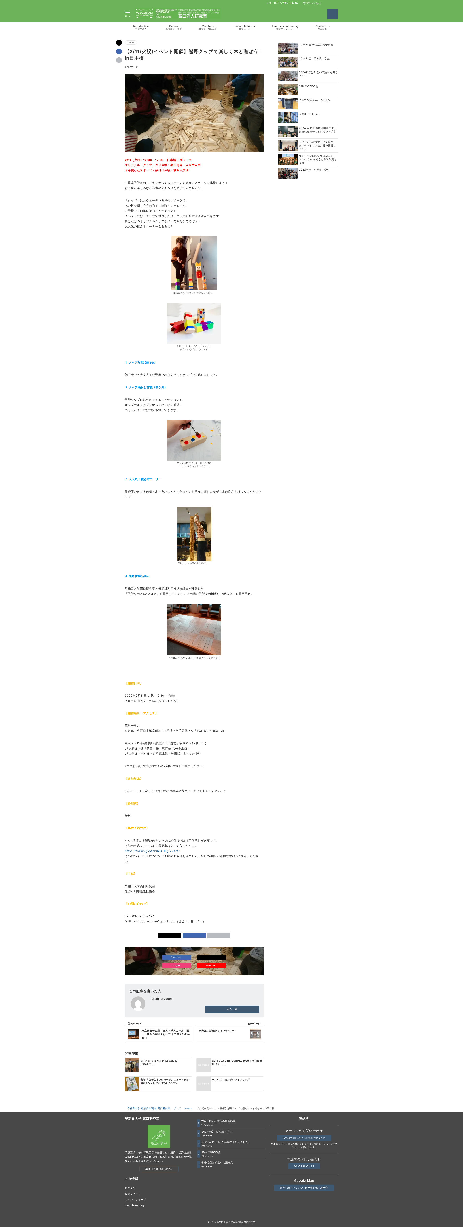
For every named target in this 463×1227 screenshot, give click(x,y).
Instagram (176, 965)
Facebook (176, 957)
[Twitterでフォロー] (329, 3)
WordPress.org (134, 1205)
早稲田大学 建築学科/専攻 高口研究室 (236, 1222)
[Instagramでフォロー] (333, 3)
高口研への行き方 (312, 3)
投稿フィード (133, 1193)
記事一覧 (232, 1009)
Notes (131, 42)
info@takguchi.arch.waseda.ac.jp (304, 1137)
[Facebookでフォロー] (325, 3)
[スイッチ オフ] (332, 14)
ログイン (130, 1187)
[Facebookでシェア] (119, 51)
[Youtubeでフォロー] (337, 3)
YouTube (211, 965)
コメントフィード (135, 1199)
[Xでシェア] (119, 43)
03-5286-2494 (304, 1166)
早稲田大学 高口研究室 (159, 1168)
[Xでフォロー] (211, 957)
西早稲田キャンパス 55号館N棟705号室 (304, 1187)
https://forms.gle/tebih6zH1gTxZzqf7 (152, 851)
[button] (119, 60)
